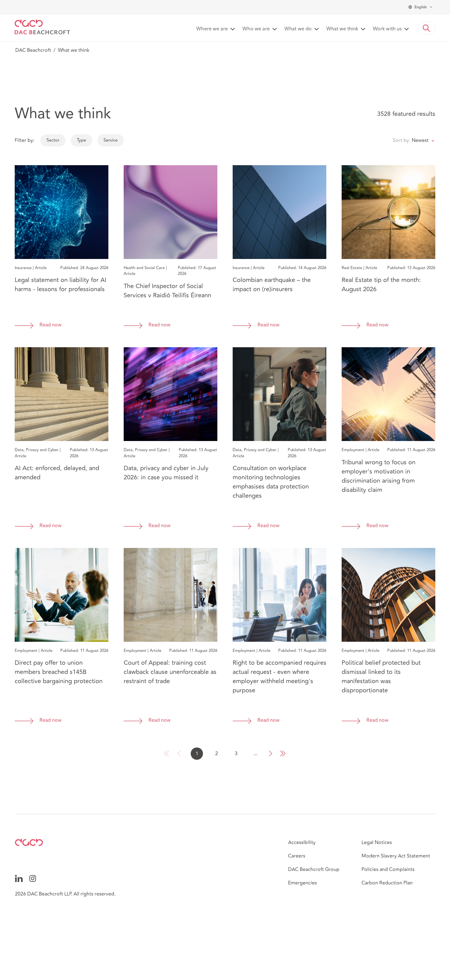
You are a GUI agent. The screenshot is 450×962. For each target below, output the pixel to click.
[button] (426, 28)
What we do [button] (298, 29)
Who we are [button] (256, 29)
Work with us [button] (387, 29)
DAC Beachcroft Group (313, 869)
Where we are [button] (212, 29)
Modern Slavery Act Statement (396, 856)
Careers (296, 856)
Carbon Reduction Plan (387, 883)
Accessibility (302, 842)
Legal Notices (377, 842)
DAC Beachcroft (33, 50)
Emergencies (302, 883)
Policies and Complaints (388, 869)
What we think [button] (342, 29)
